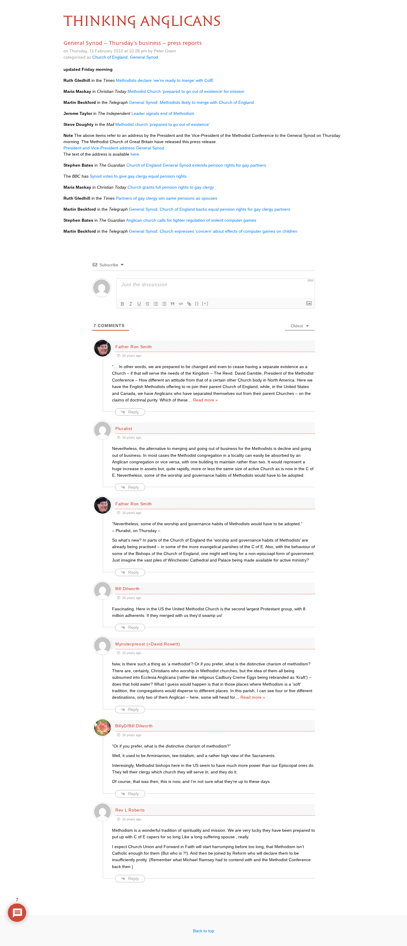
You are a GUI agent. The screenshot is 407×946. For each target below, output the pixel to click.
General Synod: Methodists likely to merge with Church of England (191, 102)
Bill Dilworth (127, 588)
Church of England (110, 57)
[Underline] (139, 303)
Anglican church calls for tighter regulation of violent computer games (191, 220)
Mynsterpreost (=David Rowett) (147, 644)
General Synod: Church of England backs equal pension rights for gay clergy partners (209, 209)
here (135, 154)
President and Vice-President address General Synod (113, 148)
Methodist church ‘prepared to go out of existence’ (162, 124)
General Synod (144, 57)
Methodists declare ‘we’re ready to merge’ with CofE (165, 80)
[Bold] (122, 303)
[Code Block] (181, 303)
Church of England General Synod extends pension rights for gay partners (196, 165)
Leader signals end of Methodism (162, 113)
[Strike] (147, 303)
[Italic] (131, 303)
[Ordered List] (156, 303)
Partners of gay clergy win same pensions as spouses (166, 198)
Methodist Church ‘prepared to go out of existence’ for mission (186, 91)
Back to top (203, 930)
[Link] (189, 303)
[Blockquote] (172, 303)
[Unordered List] (164, 303)
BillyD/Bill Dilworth (134, 725)
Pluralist (123, 428)
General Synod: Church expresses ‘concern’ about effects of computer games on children (213, 231)
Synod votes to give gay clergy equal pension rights (138, 176)
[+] (205, 303)
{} (197, 303)
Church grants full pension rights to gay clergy (171, 187)
